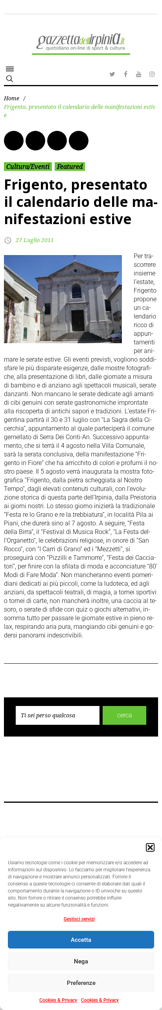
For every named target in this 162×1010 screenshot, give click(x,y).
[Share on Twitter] (35, 140)
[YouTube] (139, 74)
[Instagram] (152, 74)
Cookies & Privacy (58, 1000)
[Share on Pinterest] (78, 140)
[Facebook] (125, 74)
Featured (70, 166)
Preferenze (81, 982)
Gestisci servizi (79, 919)
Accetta (81, 939)
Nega (81, 961)
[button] (150, 847)
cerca (124, 715)
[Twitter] (112, 74)
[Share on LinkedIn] (57, 140)
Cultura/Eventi (28, 166)
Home (11, 98)
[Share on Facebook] (14, 140)
